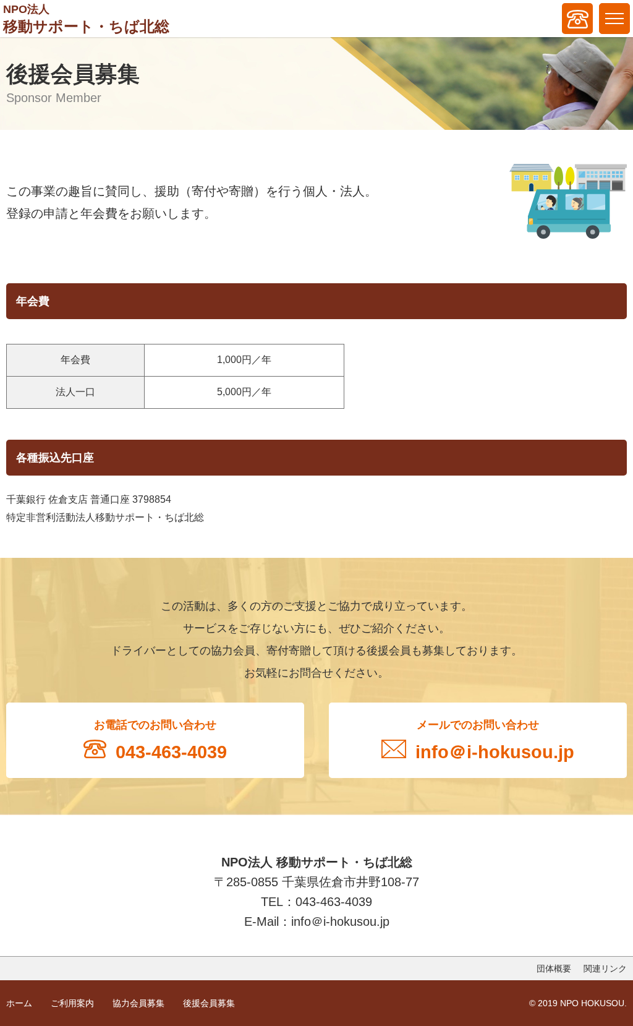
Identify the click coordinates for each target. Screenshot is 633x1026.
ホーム (19, 1003)
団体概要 (554, 968)
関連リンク (605, 968)
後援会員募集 (209, 1003)
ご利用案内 (72, 1003)
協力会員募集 (138, 1003)
